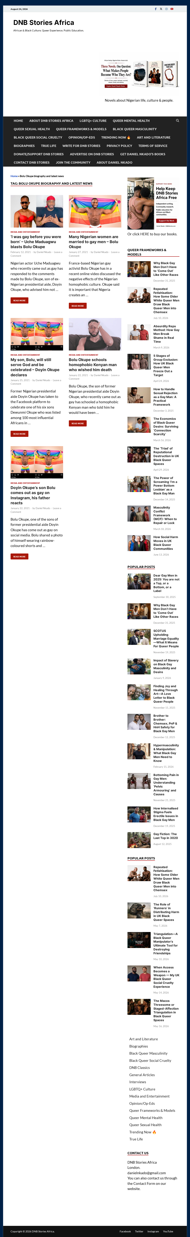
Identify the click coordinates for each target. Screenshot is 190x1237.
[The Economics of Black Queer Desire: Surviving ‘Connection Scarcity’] (139, 419)
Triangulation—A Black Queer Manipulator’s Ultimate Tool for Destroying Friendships (165, 943)
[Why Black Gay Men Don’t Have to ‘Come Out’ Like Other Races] (139, 264)
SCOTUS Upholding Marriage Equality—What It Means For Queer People (166, 638)
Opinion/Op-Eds (81, 137)
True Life (48, 146)
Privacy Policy (119, 146)
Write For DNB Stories (81, 146)
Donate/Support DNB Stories (39, 154)
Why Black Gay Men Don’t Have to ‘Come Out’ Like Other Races (165, 268)
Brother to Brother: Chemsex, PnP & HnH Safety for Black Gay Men (165, 723)
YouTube (168, 1231)
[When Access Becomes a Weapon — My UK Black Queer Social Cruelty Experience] (139, 968)
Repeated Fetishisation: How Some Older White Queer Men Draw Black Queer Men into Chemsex (166, 300)
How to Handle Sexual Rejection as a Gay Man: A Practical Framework (165, 396)
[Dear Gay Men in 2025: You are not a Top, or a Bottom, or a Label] (139, 576)
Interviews (137, 1082)
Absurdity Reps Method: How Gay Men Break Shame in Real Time (166, 333)
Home (18, 121)
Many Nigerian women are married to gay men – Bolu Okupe (93, 241)
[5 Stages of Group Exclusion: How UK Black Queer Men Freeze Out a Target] (139, 356)
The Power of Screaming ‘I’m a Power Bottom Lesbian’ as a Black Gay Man (165, 485)
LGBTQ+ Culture (93, 121)
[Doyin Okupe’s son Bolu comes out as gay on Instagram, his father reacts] (37, 463)
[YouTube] (172, 9)
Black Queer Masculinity (135, 129)
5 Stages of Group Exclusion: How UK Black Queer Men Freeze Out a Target (165, 365)
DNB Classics (139, 1067)
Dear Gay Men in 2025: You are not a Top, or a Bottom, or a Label (166, 583)
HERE (144, 234)
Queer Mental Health (131, 121)
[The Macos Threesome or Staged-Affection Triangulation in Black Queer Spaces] (139, 1001)
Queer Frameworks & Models (81, 129)
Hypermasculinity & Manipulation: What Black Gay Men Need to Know (166, 752)
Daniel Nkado (44, 252)
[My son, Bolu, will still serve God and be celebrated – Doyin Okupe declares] (37, 335)
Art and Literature (153, 137)
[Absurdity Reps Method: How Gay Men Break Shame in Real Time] (139, 327)
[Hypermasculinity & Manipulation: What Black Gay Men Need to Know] (139, 746)
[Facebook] (155, 9)
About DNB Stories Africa (51, 121)
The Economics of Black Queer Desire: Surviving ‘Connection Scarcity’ (165, 426)
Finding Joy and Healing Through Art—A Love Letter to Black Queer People (165, 693)
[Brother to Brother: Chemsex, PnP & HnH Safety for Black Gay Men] (139, 716)
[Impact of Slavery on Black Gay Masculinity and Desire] (139, 661)
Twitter (139, 1231)
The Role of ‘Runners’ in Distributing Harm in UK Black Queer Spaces (166, 912)
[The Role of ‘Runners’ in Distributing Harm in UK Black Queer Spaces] (139, 905)
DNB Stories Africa (43, 22)
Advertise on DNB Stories (92, 154)
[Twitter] (161, 9)
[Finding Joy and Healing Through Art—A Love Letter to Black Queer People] (139, 687)
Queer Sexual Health (32, 129)
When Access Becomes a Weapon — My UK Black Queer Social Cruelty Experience (166, 976)
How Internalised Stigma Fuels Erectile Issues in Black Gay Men (165, 814)
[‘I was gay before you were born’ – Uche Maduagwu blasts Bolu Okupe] (37, 212)
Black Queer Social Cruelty (38, 137)
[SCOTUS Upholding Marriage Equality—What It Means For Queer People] (139, 631)
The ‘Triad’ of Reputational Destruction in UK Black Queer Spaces (166, 456)
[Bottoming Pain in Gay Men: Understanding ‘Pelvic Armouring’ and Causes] (139, 775)
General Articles (142, 1075)
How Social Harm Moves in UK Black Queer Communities (165, 542)
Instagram (153, 1231)
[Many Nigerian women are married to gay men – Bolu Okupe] (95, 212)
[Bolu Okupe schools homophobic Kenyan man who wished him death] (95, 335)
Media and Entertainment (25, 231)
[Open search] (177, 120)
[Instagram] (166, 9)
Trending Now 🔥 (116, 137)
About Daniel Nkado (114, 162)
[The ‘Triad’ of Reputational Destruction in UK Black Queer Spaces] (139, 449)
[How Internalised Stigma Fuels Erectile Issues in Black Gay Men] (139, 809)
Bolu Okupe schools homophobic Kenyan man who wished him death (93, 364)
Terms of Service (152, 146)
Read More (18, 299)
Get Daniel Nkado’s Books (142, 154)
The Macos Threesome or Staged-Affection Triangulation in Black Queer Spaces (166, 1010)
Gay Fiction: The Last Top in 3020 (165, 836)
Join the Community (73, 162)
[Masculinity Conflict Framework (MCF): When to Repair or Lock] (139, 508)
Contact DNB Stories (32, 162)
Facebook (125, 1231)
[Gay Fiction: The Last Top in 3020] (139, 834)
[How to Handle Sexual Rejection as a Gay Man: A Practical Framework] (139, 390)
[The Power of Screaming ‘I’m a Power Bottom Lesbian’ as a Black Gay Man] (139, 478)
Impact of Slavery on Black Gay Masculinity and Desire (165, 666)
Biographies (24, 146)
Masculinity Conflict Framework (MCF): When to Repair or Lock (165, 515)
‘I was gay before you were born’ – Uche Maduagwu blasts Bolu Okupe (36, 241)
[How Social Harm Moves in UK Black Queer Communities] (139, 537)
